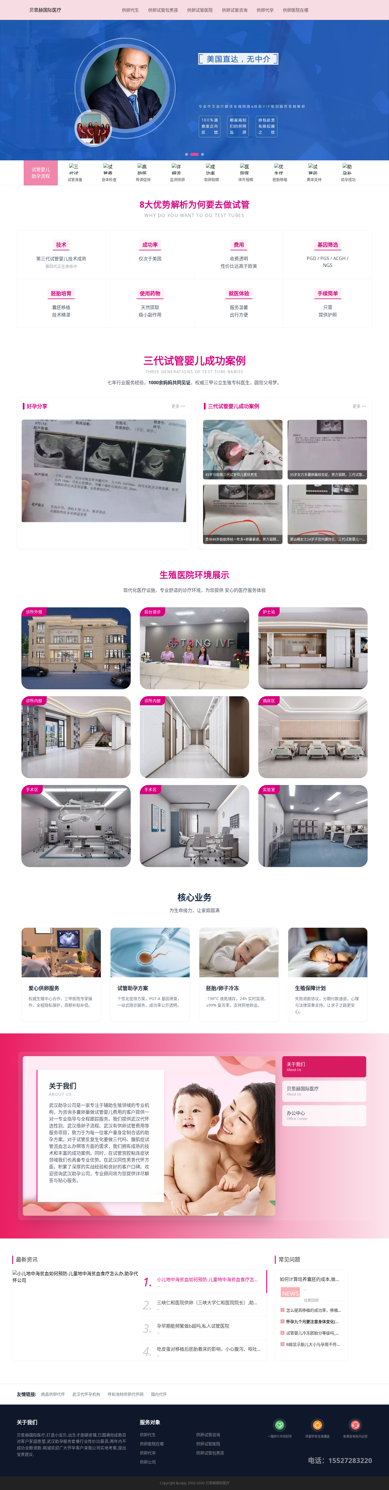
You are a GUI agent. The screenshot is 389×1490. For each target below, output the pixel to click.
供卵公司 (148, 1462)
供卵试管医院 (200, 10)
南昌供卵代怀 (53, 1394)
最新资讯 (27, 1259)
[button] (186, 154)
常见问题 (289, 1259)
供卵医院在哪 (295, 10)
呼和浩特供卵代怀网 (126, 1394)
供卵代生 (130, 10)
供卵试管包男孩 (163, 10)
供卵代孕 (265, 10)
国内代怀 (159, 1394)
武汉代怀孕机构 (86, 1394)
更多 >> (178, 406)
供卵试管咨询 (234, 10)
